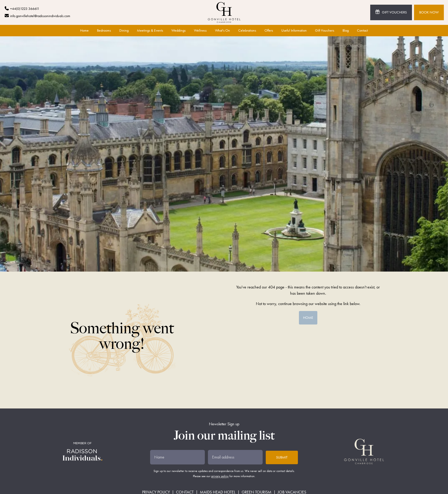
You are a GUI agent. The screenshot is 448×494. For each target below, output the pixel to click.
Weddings (178, 30)
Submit (282, 457)
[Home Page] (224, 12)
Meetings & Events (150, 30)
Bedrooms (104, 30)
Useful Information (294, 30)
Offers (268, 30)
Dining (124, 30)
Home (84, 30)
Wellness (200, 30)
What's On (222, 30)
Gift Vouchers (394, 12)
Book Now (429, 12)
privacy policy (220, 476)
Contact (362, 30)
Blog (345, 30)
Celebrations (247, 30)
